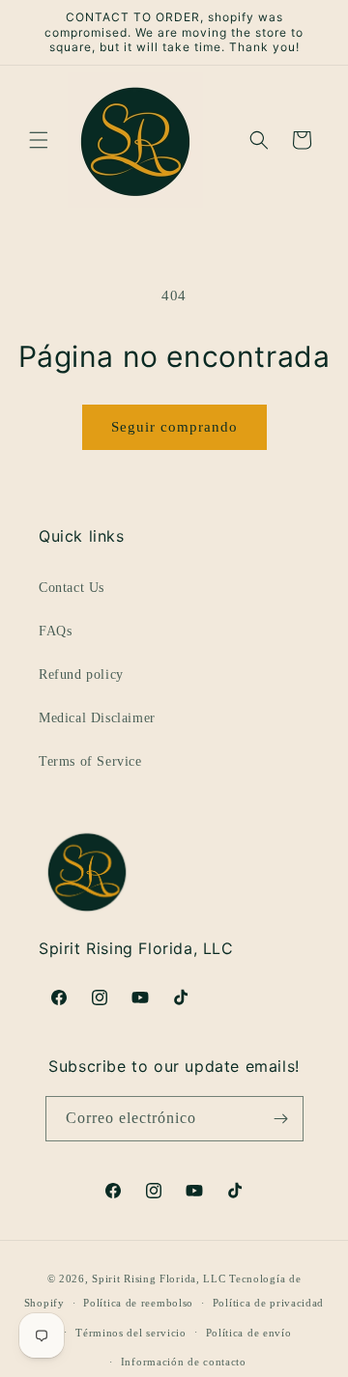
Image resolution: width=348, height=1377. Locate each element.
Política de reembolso (138, 1302)
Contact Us (71, 587)
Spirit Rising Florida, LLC (158, 1278)
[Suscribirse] (281, 1118)
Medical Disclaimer (97, 718)
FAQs (55, 631)
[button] (38, 140)
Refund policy (81, 674)
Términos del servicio (131, 1332)
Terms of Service (90, 761)
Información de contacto (183, 1361)
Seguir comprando (174, 427)
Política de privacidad (268, 1302)
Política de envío (249, 1332)
